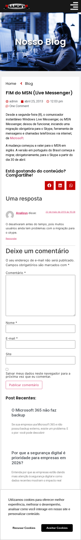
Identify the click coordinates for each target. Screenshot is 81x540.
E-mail (12, 338)
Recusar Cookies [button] (24, 527)
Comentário (16, 272)
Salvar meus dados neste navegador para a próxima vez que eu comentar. (38, 375)
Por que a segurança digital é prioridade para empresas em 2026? (39, 458)
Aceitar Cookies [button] (57, 527)
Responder (11, 238)
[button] (49, 185)
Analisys (22, 213)
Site (8, 354)
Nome (11, 322)
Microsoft (16, 138)
